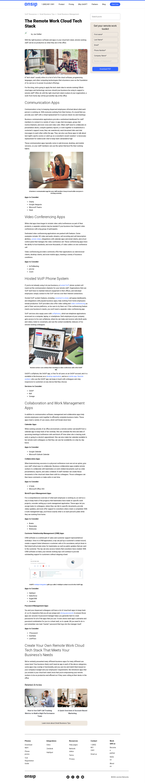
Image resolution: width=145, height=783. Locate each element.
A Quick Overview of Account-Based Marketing (72, 712)
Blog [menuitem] (104, 4)
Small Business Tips (47, 14)
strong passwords (67, 613)
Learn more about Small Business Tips (56, 723)
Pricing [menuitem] (71, 4)
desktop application (53, 376)
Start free (115, 4)
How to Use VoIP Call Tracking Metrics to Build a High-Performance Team (40, 713)
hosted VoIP (64, 285)
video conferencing (78, 304)
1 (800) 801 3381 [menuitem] (48, 4)
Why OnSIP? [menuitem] (82, 4)
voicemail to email (61, 298)
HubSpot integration (40, 584)
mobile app (72, 376)
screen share (36, 239)
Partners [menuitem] (95, 4)
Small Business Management (68, 14)
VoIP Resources (31, 14)
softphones (56, 314)
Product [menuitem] (61, 4)
